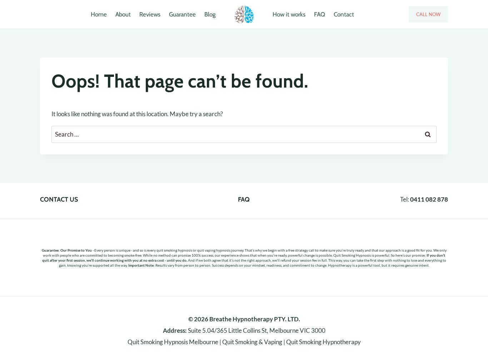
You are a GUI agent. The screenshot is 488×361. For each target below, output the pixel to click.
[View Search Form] (48, 14)
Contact (344, 14)
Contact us (59, 199)
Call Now (428, 14)
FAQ (319, 14)
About (123, 14)
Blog (209, 14)
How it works (289, 14)
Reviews (149, 14)
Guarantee (182, 14)
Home (99, 14)
